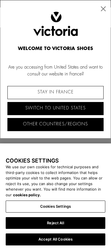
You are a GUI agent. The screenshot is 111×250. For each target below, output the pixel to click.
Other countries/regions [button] (55, 124)
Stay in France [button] (56, 92)
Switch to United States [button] (55, 108)
